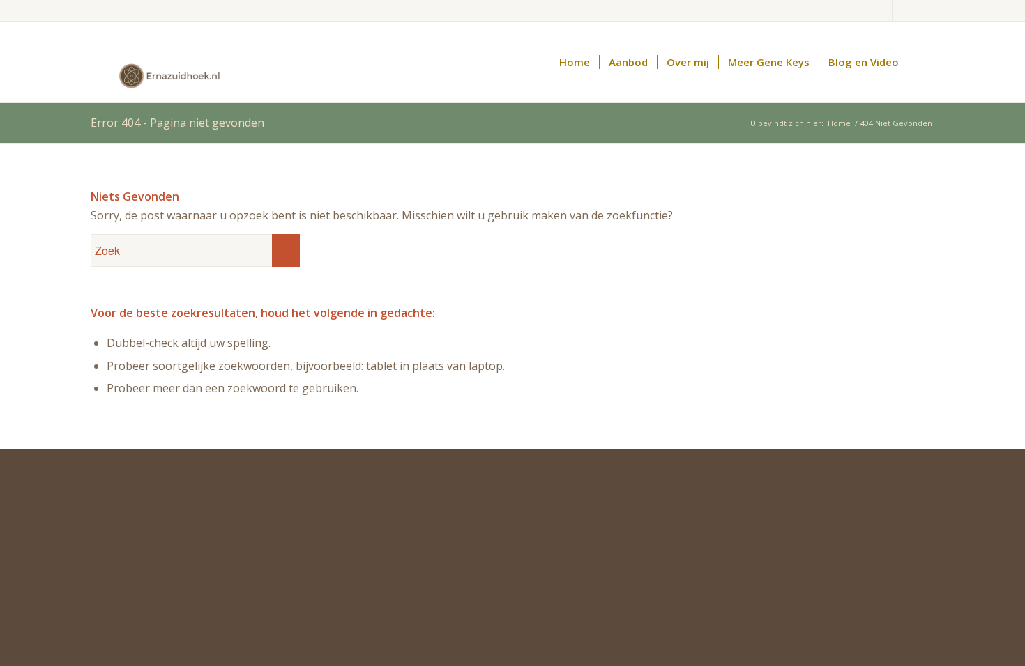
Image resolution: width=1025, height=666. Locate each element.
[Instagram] (923, 10)
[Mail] (882, 10)
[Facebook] (903, 10)
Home (839, 123)
